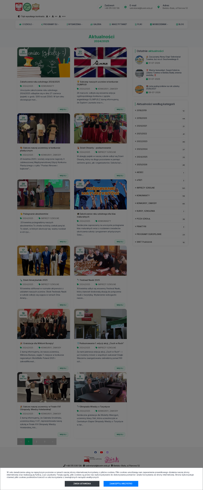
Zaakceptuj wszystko (121, 484)
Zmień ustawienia (82, 484)
